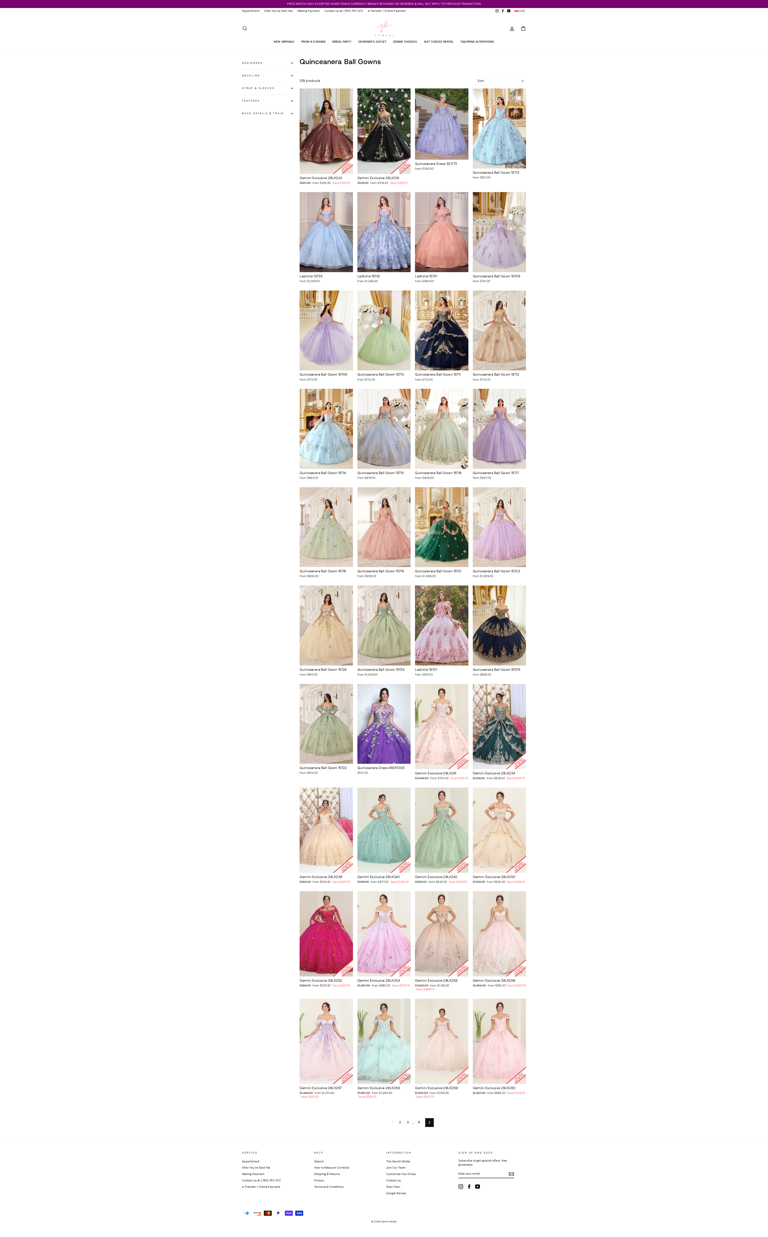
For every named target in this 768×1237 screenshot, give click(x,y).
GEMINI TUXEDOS (405, 41)
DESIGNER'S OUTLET (372, 41)
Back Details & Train (263, 113)
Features (251, 100)
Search (319, 1162)
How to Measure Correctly (331, 1168)
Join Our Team (396, 1168)
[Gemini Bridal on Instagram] (460, 1186)
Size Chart (393, 1187)
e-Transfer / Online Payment (387, 11)
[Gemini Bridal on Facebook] (469, 1186)
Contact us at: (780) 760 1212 (343, 11)
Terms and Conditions (329, 1187)
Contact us (393, 1181)
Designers (252, 63)
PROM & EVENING (313, 41)
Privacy (319, 1181)
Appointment (251, 11)
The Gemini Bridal (398, 1162)
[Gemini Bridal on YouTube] (477, 1186)
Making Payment (308, 11)
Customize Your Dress (401, 1174)
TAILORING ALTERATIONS (477, 41)
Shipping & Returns (327, 1174)
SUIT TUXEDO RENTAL (439, 41)
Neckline (251, 75)
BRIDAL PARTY (341, 41)
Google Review (396, 1193)
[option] (384, 4)
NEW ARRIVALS (284, 41)
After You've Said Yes (278, 11)
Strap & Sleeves (258, 88)
